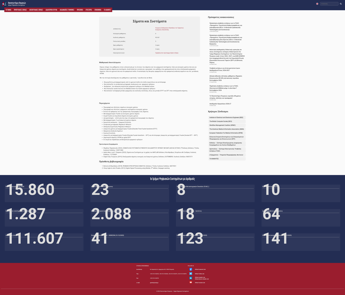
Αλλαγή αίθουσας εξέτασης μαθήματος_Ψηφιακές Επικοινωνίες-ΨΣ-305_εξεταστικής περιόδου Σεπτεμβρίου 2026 (226, 78)
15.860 (30, 190)
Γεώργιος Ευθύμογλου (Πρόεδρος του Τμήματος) (169, 28)
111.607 (35, 238)
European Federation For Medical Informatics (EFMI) (226, 133)
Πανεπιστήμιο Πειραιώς (17, 3)
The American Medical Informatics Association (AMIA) (227, 129)
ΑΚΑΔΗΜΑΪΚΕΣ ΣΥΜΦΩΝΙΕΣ (67, 10)
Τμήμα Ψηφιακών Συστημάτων (16, 5)
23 (100, 190)
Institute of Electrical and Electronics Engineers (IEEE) (226, 117)
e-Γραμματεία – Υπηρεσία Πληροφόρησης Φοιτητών (226, 155)
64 (271, 214)
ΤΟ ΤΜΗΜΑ (8, 10)
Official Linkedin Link (200, 277)
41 (100, 238)
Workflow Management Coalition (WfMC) (223, 125)
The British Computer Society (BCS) (221, 121)
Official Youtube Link (200, 282)
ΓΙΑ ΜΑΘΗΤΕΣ (107, 10)
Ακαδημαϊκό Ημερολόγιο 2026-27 (220, 104)
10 (271, 190)
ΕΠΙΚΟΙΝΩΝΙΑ (98, 10)
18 (186, 214)
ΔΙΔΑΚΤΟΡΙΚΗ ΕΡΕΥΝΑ (51, 10)
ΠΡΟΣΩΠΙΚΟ (80, 10)
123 (190, 238)
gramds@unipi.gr (154, 282)
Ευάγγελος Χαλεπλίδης (162, 29)
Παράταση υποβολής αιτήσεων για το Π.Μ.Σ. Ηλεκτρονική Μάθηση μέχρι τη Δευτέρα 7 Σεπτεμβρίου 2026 (224, 88)
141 (275, 238)
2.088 (111, 214)
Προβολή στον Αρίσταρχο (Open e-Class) (166, 53)
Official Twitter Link (199, 273)
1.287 (26, 214)
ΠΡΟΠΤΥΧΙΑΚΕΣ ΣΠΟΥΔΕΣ (20, 10)
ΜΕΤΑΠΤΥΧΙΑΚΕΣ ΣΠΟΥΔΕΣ (36, 10)
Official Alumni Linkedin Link (202, 279)
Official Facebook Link (200, 269)
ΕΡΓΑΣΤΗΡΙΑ (89, 10)
